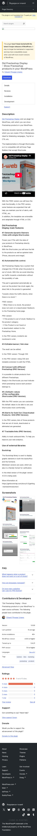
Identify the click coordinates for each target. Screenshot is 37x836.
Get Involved (24, 767)
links (25, 657)
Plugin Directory (7, 9)
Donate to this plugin (10, 736)
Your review (6, 702)
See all (32, 702)
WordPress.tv (8, 777)
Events (22, 770)
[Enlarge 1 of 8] (15, 499)
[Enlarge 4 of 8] (15, 543)
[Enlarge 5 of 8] (32, 499)
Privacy (5, 760)
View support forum (9, 717)
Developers (6, 774)
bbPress (6, 792)
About (4, 749)
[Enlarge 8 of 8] (32, 551)
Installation (8, 96)
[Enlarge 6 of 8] (32, 516)
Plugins (22, 756)
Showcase (23, 749)
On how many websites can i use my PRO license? (12, 590)
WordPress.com (9, 784)
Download (7, 77)
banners (19, 657)
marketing (31, 657)
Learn (4, 767)
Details (6, 85)
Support (7, 107)
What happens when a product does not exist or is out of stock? (15, 575)
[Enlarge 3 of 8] (15, 526)
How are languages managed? (13, 583)
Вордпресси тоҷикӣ (15, 805)
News (4, 753)
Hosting (5, 756)
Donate (23, 774)
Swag (23, 777)
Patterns (23, 760)
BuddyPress (7, 795)
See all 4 (32, 652)
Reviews (7, 91)
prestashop (23, 661)
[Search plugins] (24, 24)
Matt (5, 788)
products (31, 661)
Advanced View (8, 667)
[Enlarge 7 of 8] (32, 533)
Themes (23, 753)
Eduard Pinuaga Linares (13, 72)
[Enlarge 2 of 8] (15, 509)
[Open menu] (33, 3)
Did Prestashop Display (11, 119)
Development (9, 102)
